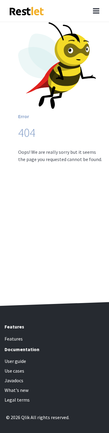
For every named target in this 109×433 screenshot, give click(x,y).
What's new (16, 390)
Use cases (14, 371)
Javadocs (14, 380)
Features (14, 339)
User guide (15, 361)
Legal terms (17, 400)
